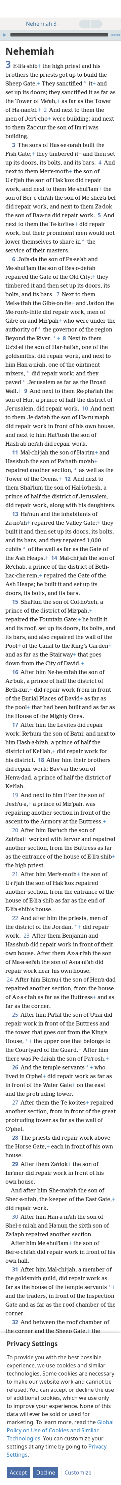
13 (15, 514)
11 (15, 452)
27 (15, 1102)
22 (15, 918)
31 (15, 1269)
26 (15, 1067)
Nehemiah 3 (41, 23)
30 (15, 1216)
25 (15, 1014)
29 (15, 1164)
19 (15, 795)
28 (15, 1137)
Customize (78, 1472)
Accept (18, 1472)
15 (15, 601)
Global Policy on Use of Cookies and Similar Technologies (60, 1430)
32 (15, 1322)
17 (15, 724)
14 (54, 558)
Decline (45, 1472)
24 (10, 979)
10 (85, 408)
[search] (112, 8)
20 (15, 830)
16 (15, 672)
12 (68, 478)
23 (27, 935)
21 (15, 874)
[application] (60, 35)
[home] (10, 8)
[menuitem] (10, 8)
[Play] (4, 35)
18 (41, 760)
